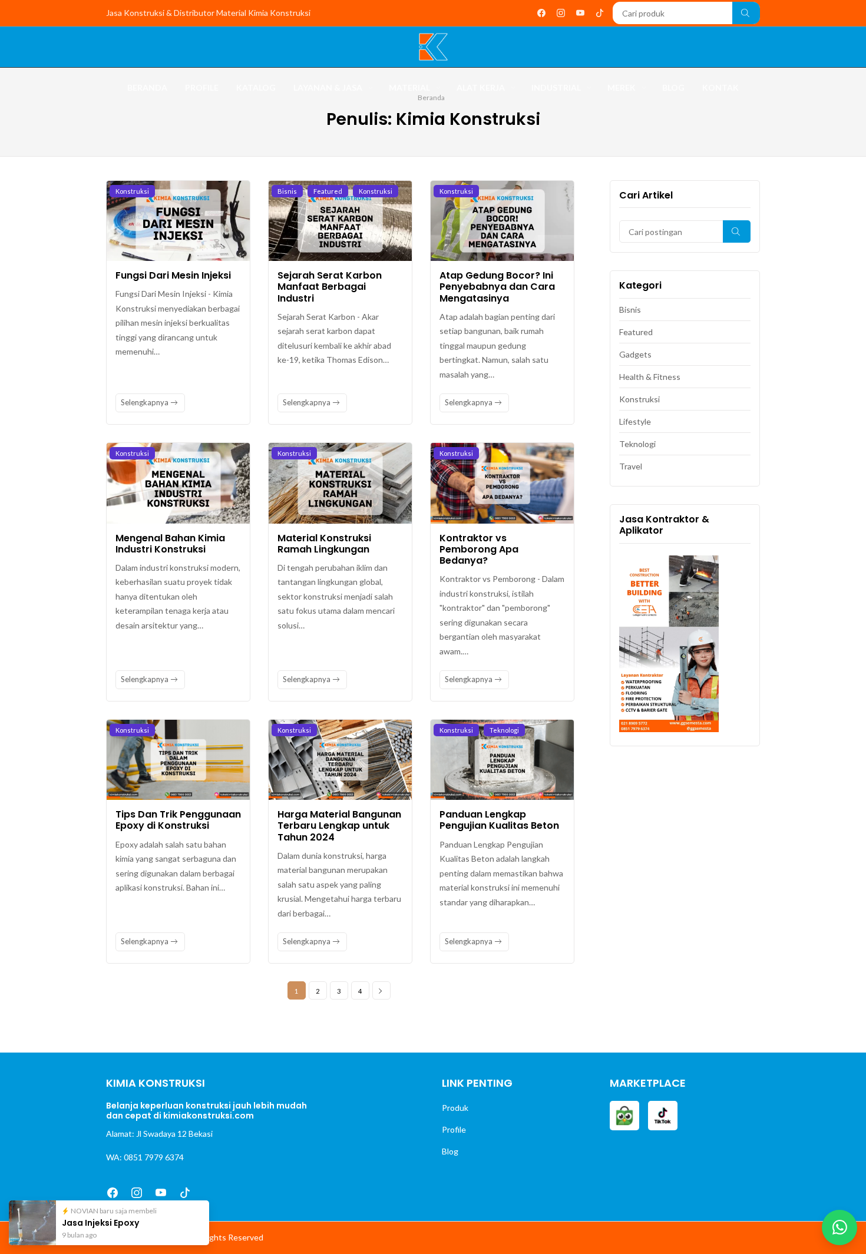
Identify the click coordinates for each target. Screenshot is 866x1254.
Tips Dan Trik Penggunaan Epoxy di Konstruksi (178, 820)
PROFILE (202, 87)
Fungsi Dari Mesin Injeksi (173, 275)
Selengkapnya (145, 402)
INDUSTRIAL (556, 87)
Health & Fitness (649, 377)
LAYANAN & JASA (327, 87)
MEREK (621, 87)
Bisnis (287, 191)
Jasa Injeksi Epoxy (104, 1222)
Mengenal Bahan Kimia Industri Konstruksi (170, 543)
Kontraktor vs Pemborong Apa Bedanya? (478, 549)
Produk (455, 1108)
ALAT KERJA (481, 87)
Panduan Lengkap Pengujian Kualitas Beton (499, 820)
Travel (630, 466)
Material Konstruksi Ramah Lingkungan (324, 543)
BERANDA (147, 87)
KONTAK (720, 87)
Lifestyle (635, 421)
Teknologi (504, 730)
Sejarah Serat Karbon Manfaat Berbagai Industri (329, 287)
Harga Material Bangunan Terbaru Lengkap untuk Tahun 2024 (339, 825)
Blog (450, 1151)
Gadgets (635, 354)
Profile (454, 1129)
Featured (327, 191)
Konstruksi (132, 191)
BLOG (673, 87)
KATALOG (256, 87)
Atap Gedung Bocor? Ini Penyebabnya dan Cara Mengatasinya (497, 287)
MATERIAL (409, 87)
